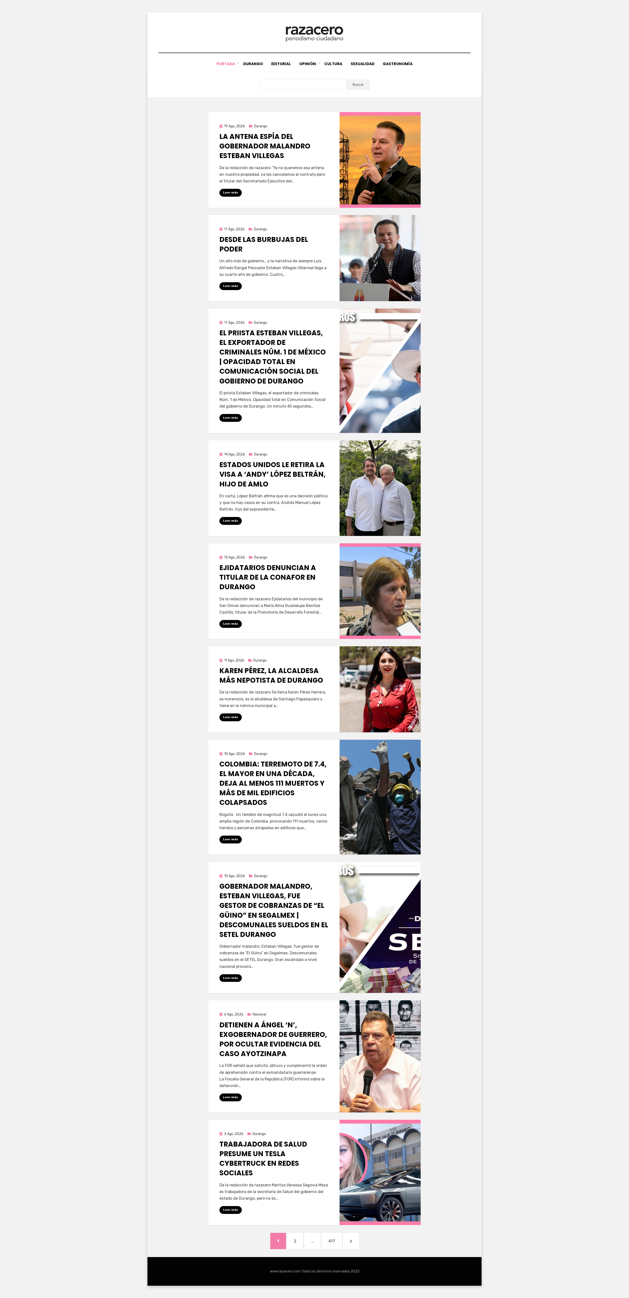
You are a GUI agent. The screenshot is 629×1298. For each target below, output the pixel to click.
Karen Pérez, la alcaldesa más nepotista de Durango (271, 675)
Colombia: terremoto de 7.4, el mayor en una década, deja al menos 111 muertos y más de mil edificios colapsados (273, 783)
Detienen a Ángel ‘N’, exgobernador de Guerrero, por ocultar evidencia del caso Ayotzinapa (273, 1039)
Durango (253, 63)
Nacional (259, 1014)
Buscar (358, 85)
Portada (225, 63)
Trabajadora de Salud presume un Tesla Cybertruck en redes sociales (263, 1158)
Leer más (230, 192)
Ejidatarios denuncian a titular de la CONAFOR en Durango (267, 577)
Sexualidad (362, 63)
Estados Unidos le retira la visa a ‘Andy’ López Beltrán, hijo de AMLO (272, 474)
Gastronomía (398, 63)
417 (335, 1240)
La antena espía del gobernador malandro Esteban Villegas (264, 146)
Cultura (333, 63)
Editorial (281, 63)
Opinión (307, 63)
